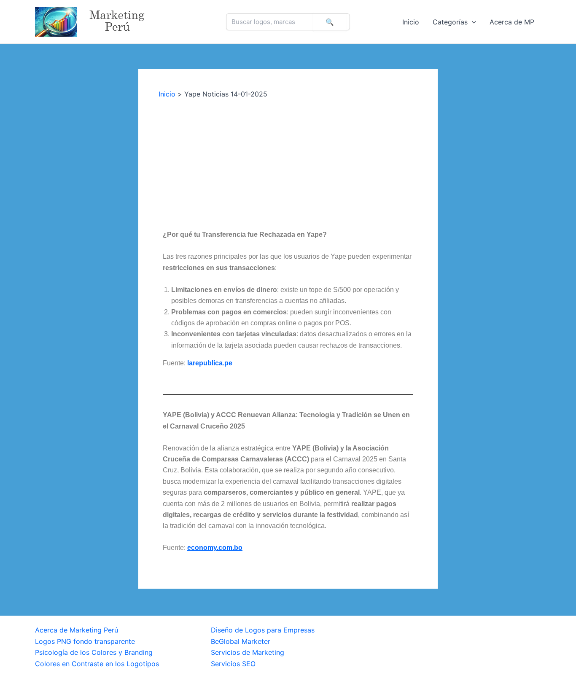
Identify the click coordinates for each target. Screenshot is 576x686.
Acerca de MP (512, 22)
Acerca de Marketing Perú (76, 630)
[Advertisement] (288, 162)
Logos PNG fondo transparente (85, 641)
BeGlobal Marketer (240, 641)
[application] (472, 21)
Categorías (450, 22)
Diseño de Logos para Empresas (263, 630)
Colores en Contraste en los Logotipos (97, 663)
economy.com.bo (214, 547)
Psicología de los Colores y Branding (94, 652)
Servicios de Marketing (247, 652)
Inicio (410, 22)
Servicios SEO (233, 663)
